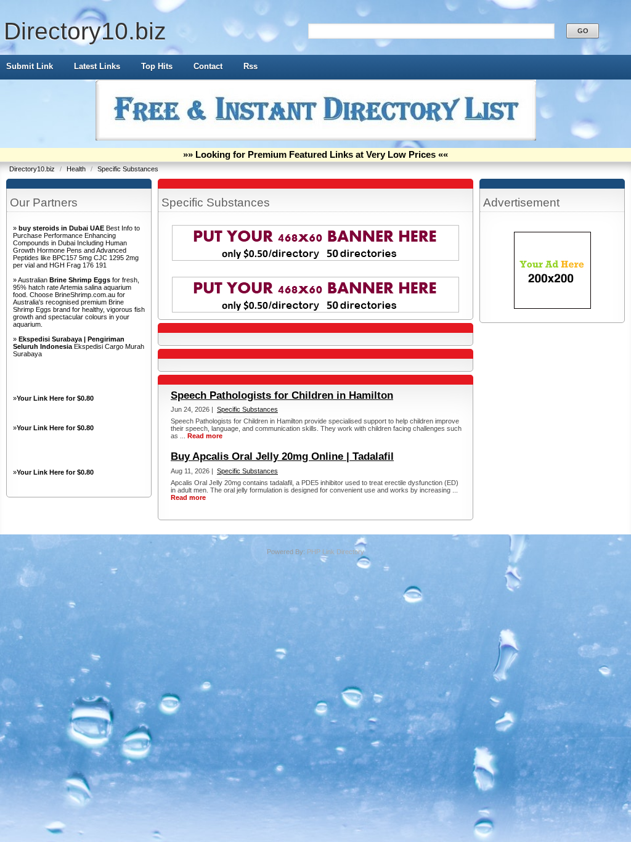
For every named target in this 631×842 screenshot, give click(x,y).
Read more (204, 435)
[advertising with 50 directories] (552, 306)
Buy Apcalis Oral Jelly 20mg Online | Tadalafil (282, 456)
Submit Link (29, 66)
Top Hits (157, 66)
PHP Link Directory (335, 551)
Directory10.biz (85, 31)
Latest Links (97, 66)
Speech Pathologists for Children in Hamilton (282, 395)
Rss (250, 66)
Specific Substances (127, 169)
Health (77, 169)
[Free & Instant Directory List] (316, 138)
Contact (207, 66)
